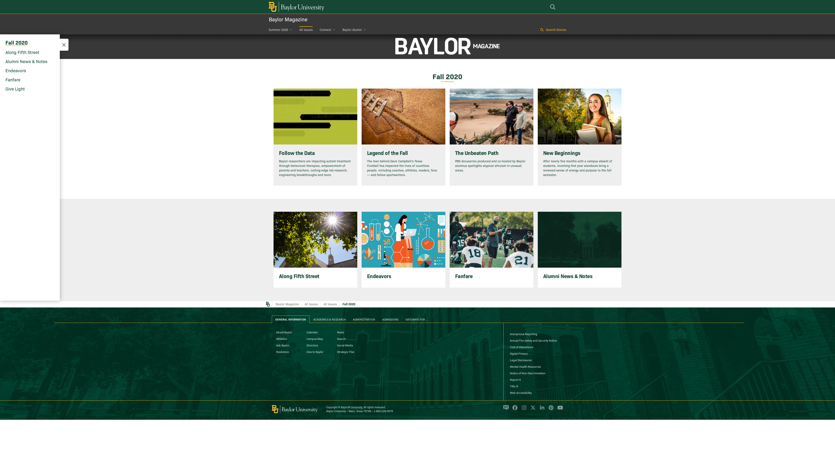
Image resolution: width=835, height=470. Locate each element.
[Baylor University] (295, 7)
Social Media (345, 345)
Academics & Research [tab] (329, 319)
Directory (312, 345)
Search (341, 339)
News (340, 332)
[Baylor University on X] (532, 409)
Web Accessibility (521, 392)
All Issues (306, 29)
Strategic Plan (345, 352)
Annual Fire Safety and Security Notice (533, 340)
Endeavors (15, 70)
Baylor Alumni (352, 29)
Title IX (514, 386)
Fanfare (12, 79)
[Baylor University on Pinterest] (550, 409)
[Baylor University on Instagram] (523, 409)
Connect (325, 29)
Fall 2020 (16, 42)
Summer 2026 (278, 29)
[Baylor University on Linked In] (541, 409)
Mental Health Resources (525, 366)
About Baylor (284, 332)
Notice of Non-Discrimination (527, 373)
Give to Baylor (315, 352)
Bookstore (282, 352)
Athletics (281, 339)
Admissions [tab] (390, 319)
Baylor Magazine (288, 19)
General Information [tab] (290, 319)
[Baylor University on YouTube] (559, 409)
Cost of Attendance (521, 347)
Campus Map (315, 339)
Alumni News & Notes (26, 61)
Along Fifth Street (22, 52)
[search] (553, 7)
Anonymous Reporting (523, 334)
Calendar (312, 332)
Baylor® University (351, 407)
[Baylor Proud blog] (505, 409)
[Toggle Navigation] (63, 45)
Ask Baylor (282, 345)
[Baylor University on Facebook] (514, 409)
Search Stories (556, 29)
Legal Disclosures (521, 360)
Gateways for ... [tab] (417, 319)
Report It (515, 379)
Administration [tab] (364, 319)
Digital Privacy (519, 353)
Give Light (15, 89)
